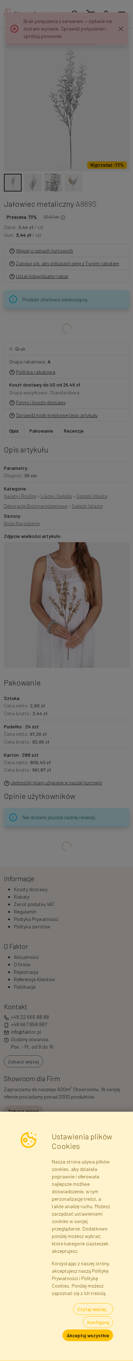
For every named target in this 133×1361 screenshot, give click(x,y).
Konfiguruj (98, 1322)
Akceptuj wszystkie (88, 1335)
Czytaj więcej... (93, 1309)
